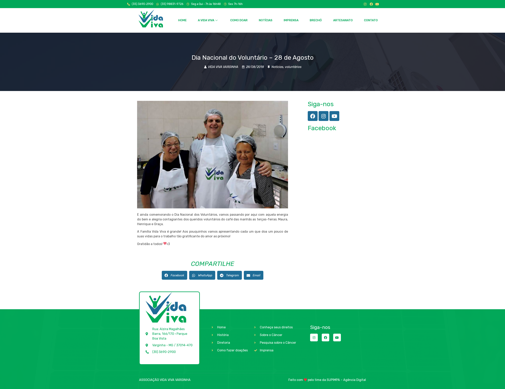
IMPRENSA (291, 20)
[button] (174, 275)
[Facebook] (371, 4)
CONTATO (371, 20)
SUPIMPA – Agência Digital (346, 380)
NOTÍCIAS (265, 20)
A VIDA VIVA (206, 20)
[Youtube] (377, 4)
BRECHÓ (316, 20)
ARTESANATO (343, 20)
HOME (182, 20)
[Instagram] (365, 4)
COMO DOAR (239, 20)
